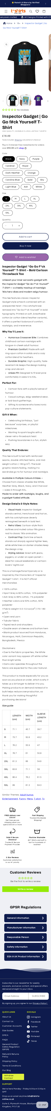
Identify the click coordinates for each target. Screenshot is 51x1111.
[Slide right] (48, 101)
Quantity (6, 220)
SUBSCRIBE (38, 996)
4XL (31, 206)
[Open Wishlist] (37, 11)
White (39, 187)
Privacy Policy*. (40, 1003)
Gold (29, 180)
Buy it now (25, 246)
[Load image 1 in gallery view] (12, 100)
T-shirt (37, 799)
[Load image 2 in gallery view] (25, 100)
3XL (19, 206)
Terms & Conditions (11, 1066)
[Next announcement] (45, 4)
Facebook (36, 1022)
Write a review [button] (25, 889)
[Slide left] (3, 101)
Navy (22, 159)
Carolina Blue (13, 180)
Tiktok (34, 1041)
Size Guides (8, 1031)
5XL (7, 213)
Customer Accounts (12, 1026)
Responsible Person (18, 937)
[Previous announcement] (5, 4)
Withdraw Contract (8, 1077)
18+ (18, 23)
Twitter (34, 1027)
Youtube (35, 1032)
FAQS (5, 1040)
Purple (36, 159)
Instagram (36, 1017)
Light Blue (11, 187)
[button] (6, 11)
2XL (7, 206)
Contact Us (7, 1021)
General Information (18, 918)
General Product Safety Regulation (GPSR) (11, 1046)
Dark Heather (13, 173)
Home (9, 23)
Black (9, 159)
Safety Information (17, 947)
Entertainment (10, 799)
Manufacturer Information (21, 928)
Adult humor (26, 795)
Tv (43, 799)
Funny (22, 799)
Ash (26, 187)
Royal (25, 166)
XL (34, 199)
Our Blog (6, 1070)
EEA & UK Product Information (23, 956)
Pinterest (35, 1036)
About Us (6, 1017)
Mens (30, 799)
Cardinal (10, 166)
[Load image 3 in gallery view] (38, 100)
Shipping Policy (9, 1061)
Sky (42, 180)
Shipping (18, 140)
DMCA (5, 1035)
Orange (32, 173)
